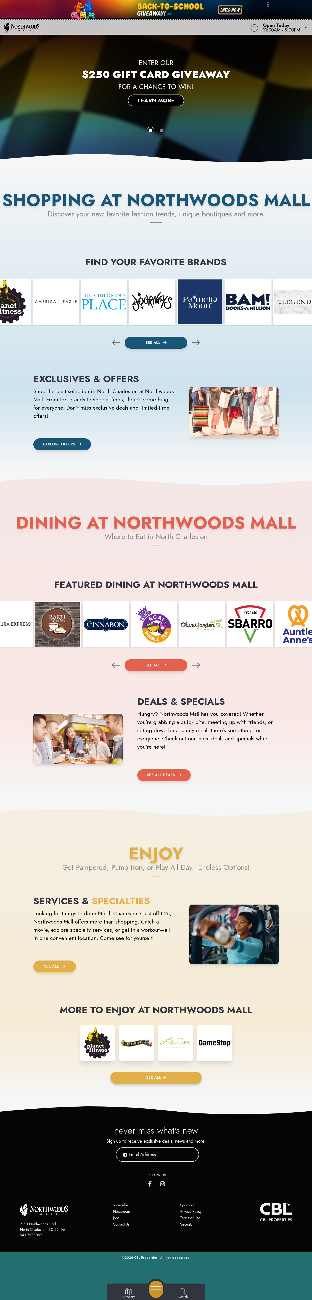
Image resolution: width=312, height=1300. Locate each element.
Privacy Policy (190, 1211)
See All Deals (161, 775)
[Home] (118, 27)
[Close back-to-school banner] (268, 4)
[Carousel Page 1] (150, 130)
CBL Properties (146, 1257)
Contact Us (121, 1224)
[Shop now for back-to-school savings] (230, 10)
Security (186, 1224)
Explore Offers (59, 444)
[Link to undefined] (56, 301)
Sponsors (187, 1205)
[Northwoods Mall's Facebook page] (151, 1183)
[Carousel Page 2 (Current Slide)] (161, 130)
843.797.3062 (31, 1235)
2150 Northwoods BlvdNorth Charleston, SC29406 (42, 1226)
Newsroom (121, 1211)
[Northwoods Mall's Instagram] (163, 1183)
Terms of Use (190, 1218)
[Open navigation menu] (156, 1289)
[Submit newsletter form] (190, 1154)
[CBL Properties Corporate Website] (260, 1212)
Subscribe (120, 1205)
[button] (283, 27)
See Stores (156, 96)
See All (153, 342)
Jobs (116, 1218)
